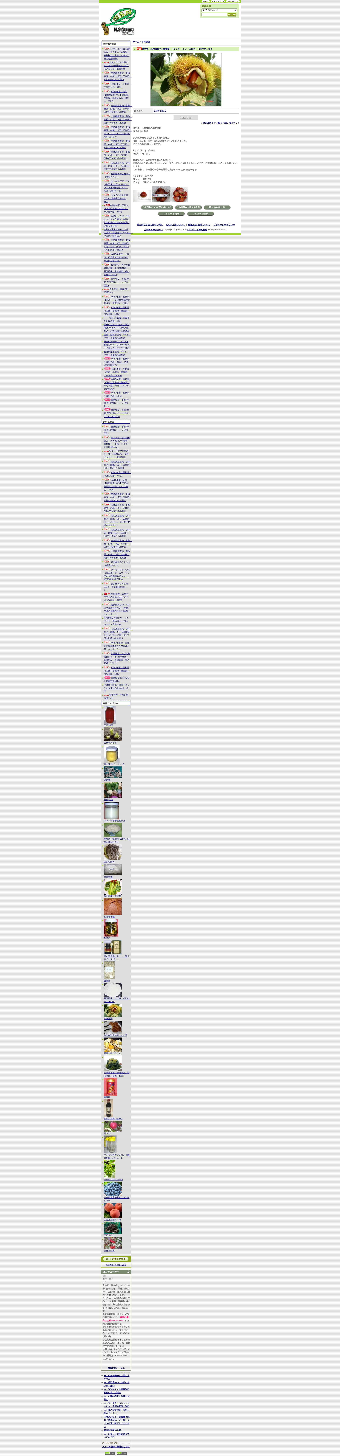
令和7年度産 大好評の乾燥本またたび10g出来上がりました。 (116, 257)
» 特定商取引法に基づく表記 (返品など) (220, 123)
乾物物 (107, 779)
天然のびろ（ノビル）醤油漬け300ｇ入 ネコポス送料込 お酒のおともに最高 (116, 327)
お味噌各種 (109, 916)
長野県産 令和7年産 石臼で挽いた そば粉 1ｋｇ (117, 403)
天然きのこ (109, 1235)
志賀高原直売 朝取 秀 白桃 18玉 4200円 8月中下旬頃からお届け (118, 166)
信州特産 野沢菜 (112, 896)
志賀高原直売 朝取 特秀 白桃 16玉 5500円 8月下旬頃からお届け (118, 76)
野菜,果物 (108, 799)
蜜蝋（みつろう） (112, 1053)
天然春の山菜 (110, 743)
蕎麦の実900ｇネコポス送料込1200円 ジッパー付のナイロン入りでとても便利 (116, 344)
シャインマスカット (113, 1179)
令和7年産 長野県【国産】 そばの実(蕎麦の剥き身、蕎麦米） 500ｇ (117, 300)
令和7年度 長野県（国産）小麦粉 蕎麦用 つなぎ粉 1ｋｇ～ (116, 372)
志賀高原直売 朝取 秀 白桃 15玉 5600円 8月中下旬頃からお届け (118, 144)
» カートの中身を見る (116, 1264)
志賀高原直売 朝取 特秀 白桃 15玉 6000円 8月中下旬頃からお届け (118, 108)
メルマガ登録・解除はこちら (116, 1446)
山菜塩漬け (109, 862)
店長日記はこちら (116, 1368)
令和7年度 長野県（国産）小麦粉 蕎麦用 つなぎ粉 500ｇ (116, 310)
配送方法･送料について (199, 224)
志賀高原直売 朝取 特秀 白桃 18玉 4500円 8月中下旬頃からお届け (118, 119)
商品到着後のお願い (113, 1430)
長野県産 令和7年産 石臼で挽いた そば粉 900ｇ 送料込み (117, 413)
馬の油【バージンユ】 (114, 764)
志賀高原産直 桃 (112, 1220)
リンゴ (107, 1133)
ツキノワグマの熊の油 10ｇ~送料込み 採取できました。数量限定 (116, 65)
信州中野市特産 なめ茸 (115, 1035)
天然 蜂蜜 (108, 725)
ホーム (136, 42)
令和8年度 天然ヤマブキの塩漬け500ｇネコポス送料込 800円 (116, 208)
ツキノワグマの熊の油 (114, 821)
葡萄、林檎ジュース (113, 1118)
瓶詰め (107, 938)
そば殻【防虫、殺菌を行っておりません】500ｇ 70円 (116, 688)
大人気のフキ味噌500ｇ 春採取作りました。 (116, 198)
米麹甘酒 (108, 877)
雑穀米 (107, 980)
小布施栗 (108, 1018)
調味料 (107, 1097)
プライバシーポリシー (224, 224)
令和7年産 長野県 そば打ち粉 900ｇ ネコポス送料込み (117, 362)
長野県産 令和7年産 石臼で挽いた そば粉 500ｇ (117, 282)
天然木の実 (109, 1250)
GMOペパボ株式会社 (197, 229)
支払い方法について (175, 224)
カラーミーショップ (153, 229)
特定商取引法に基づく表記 (150, 224)
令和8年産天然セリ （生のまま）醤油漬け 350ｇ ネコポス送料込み (118, 232)
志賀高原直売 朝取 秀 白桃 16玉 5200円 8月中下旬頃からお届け (118, 155)
